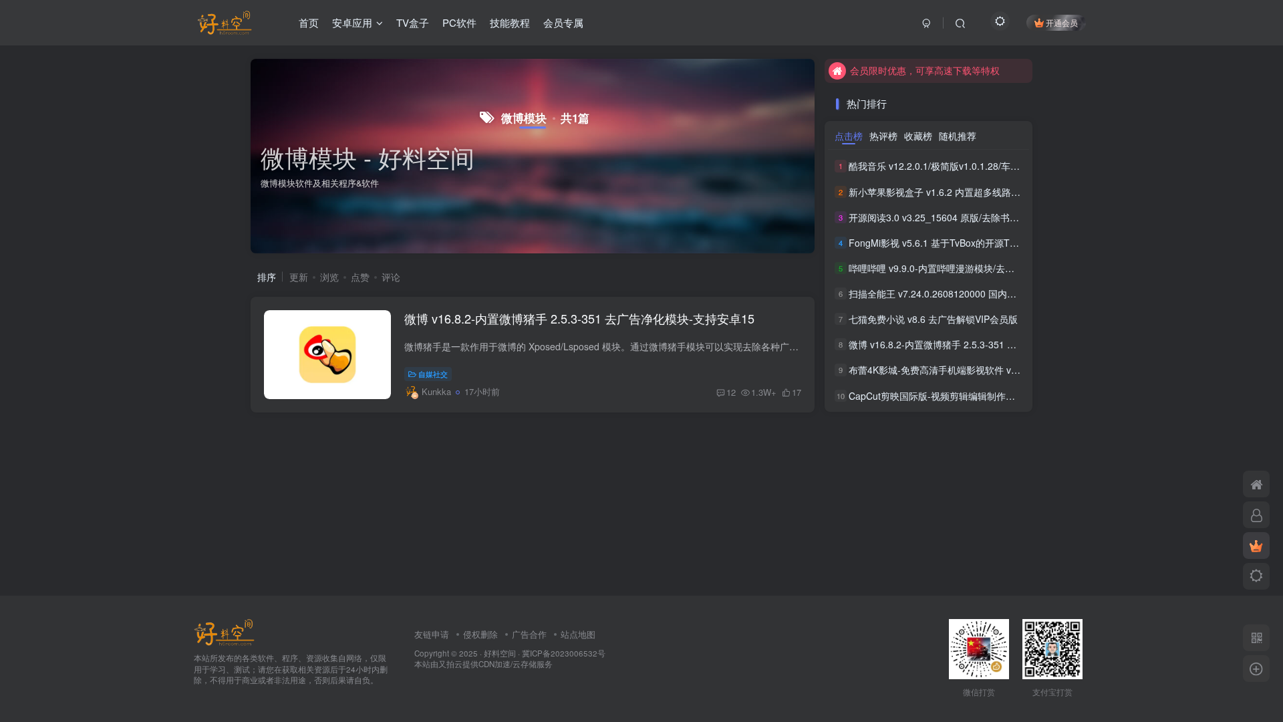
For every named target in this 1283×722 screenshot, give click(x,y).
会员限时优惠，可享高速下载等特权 (925, 70)
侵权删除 (480, 634)
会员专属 (563, 22)
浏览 (329, 276)
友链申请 (431, 634)
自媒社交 (433, 373)
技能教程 (510, 22)
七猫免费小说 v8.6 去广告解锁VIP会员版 (933, 319)
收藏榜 (918, 135)
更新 (298, 276)
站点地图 (578, 634)
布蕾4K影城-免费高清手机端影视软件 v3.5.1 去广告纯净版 (970, 370)
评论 (391, 276)
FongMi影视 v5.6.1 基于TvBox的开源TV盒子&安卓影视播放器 (977, 242)
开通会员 (1062, 22)
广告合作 (529, 634)
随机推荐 (957, 135)
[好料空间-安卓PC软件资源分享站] (224, 630)
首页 (309, 22)
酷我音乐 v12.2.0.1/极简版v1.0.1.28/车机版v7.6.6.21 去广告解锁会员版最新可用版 (1021, 166)
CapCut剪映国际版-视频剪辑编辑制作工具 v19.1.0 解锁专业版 (978, 395)
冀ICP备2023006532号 (563, 653)
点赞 (360, 276)
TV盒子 (412, 22)
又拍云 (450, 663)
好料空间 (500, 653)
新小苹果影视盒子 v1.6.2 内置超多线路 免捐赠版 (950, 192)
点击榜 (849, 135)
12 (731, 392)
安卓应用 (352, 22)
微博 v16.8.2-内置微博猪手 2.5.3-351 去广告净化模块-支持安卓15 (579, 318)
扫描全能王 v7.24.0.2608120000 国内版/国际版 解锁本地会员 (977, 293)
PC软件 (459, 22)
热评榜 (883, 135)
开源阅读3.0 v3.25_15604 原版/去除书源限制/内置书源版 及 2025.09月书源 (1007, 217)
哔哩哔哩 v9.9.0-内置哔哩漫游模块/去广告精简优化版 (960, 268)
